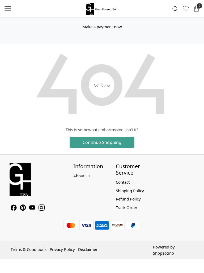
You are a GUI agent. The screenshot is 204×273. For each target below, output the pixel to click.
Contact (123, 182)
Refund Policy (128, 199)
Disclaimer (87, 249)
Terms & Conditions (28, 249)
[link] (175, 8)
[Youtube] (32, 208)
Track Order (126, 207)
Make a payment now (102, 26)
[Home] (102, 9)
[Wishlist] (185, 8)
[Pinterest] (23, 208)
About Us (81, 175)
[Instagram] (41, 208)
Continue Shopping (102, 142)
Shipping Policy (130, 190)
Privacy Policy (62, 249)
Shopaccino (163, 253)
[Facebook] (14, 208)
